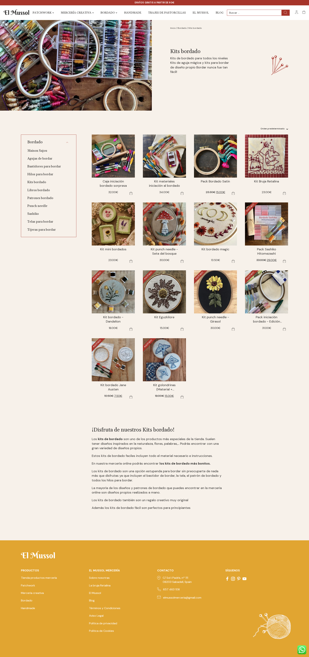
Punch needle (37, 206)
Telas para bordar (40, 222)
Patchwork (42, 12)
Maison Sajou (37, 151)
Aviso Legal (96, 616)
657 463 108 (171, 589)
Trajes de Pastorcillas (167, 12)
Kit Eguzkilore (164, 317)
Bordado (107, 12)
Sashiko (33, 214)
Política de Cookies (101, 631)
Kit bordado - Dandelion (113, 319)
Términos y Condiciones (104, 608)
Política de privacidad (103, 623)
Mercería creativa (76, 12)
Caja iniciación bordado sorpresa (113, 183)
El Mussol (201, 12)
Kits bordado (36, 182)
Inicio (173, 28)
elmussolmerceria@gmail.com (182, 597)
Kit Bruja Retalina (266, 181)
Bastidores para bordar (44, 166)
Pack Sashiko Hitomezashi (266, 251)
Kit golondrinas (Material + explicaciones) (164, 387)
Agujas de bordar (39, 159)
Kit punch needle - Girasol (215, 319)
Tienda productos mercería (39, 578)
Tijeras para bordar (41, 230)
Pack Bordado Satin (215, 181)
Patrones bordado (40, 198)
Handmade (132, 12)
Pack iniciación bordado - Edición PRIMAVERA (266, 319)
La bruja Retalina (100, 585)
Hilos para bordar (40, 174)
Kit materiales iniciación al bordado (164, 183)
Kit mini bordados (113, 249)
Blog (220, 12)
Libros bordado (38, 190)
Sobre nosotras (99, 578)
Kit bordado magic (215, 249)
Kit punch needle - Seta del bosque (164, 251)
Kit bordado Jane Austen (113, 387)
